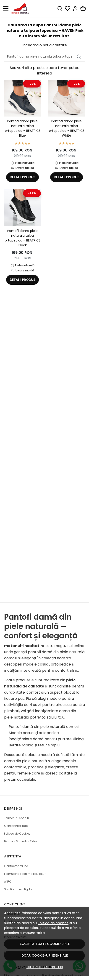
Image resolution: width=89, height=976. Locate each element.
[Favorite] (67, 8)
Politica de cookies (53, 923)
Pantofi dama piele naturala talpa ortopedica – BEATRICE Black (22, 237)
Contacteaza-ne (16, 866)
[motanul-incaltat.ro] (21, 8)
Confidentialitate (16, 826)
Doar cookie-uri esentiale (44, 955)
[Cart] (83, 8)
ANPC (7, 881)
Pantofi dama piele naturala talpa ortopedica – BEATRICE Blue (22, 128)
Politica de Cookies (17, 833)
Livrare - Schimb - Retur (20, 841)
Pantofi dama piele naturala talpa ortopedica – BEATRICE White (66, 128)
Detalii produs (22, 177)
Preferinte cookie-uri (44, 967)
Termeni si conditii (16, 818)
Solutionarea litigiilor (18, 889)
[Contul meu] (75, 8)
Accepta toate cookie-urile (44, 944)
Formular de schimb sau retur (24, 874)
